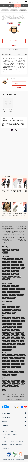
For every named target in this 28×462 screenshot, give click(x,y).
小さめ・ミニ (19, 326)
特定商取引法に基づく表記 (17, 441)
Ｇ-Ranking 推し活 (18, 399)
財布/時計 (4, 291)
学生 (4, 386)
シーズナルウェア (12, 294)
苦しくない (4, 318)
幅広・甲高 (18, 335)
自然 (22, 363)
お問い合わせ (5, 431)
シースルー (16, 355)
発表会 (18, 267)
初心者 (18, 380)
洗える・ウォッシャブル (6, 309)
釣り (14, 276)
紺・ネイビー (21, 372)
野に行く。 (5, 398)
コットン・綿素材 (22, 355)
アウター (8, 286)
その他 (4, 297)
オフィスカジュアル (10, 259)
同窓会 (8, 262)
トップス (4, 286)
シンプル (13, 363)
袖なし (22, 335)
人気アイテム (14, 10)
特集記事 (23, 10)
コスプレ (4, 390)
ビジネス (4, 259)
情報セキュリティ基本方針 (8, 444)
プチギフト (23, 380)
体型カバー (18, 338)
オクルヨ (17, 394)
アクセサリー (17, 291)
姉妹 (13, 383)
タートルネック (9, 355)
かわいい (8, 363)
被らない (4, 323)
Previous (2, 184)
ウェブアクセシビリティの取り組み (10, 434)
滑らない (9, 318)
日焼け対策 (9, 326)
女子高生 (8, 380)
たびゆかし (21, 398)
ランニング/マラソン (6, 273)
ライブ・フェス (14, 262)
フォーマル (18, 366)
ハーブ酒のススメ (9, 399)
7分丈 (4, 338)
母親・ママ (4, 383)
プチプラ (23, 344)
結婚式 (4, 279)
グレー (16, 372)
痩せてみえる (9, 323)
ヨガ (13, 273)
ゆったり (8, 329)
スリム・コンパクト (6, 332)
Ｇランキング (6, 394)
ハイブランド (9, 344)
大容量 (13, 329)
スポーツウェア (5, 294)
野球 (17, 273)
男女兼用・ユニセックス (6, 349)
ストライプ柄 (22, 358)
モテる (22, 341)
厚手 (22, 332)
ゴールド (8, 375)
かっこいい (13, 366)
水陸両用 (19, 309)
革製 (22, 361)
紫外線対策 (4, 326)
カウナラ (11, 398)
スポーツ (13, 270)
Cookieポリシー (6, 441)
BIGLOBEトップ (5, 448)
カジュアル (18, 363)
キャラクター (16, 386)
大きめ (14, 326)
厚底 (8, 341)
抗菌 (4, 312)
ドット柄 (4, 361)
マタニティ (13, 267)
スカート (17, 286)
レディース (17, 5)
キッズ (10, 5)
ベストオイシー (15, 396)
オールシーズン (5, 252)
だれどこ (12, 394)
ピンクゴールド (14, 375)
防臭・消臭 (14, 309)
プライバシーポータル (19, 438)
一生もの (14, 344)
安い (19, 344)
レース (8, 361)
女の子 (18, 383)
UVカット (4, 306)
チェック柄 (16, 358)
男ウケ (4, 344)
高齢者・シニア (9, 386)
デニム (4, 355)
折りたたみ (17, 332)
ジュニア (4, 380)
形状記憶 (13, 312)
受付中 (5, 10)
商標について (19, 444)
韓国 (13, 338)
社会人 (22, 383)
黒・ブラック (10, 372)
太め (4, 329)
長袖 (13, 335)
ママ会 (8, 267)
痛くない (14, 323)
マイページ (24, 5)
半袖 (8, 335)
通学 (4, 270)
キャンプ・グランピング (6, 276)
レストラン (20, 262)
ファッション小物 (10, 291)
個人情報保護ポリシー (7, 438)
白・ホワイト (4, 372)
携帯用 (12, 332)
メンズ (3, 5)
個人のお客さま (6, 413)
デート (4, 262)
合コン (21, 259)
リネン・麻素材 (5, 358)
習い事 (22, 267)
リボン (17, 361)
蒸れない (13, 318)
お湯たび (22, 394)
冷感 (8, 306)
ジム (17, 270)
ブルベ (17, 341)
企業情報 (4, 421)
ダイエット (19, 276)
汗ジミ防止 (9, 312)
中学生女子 (13, 380)
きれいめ (4, 366)
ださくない (19, 323)
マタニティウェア (20, 294)
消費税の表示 (13, 431)
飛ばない (18, 318)
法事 (8, 279)
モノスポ (22, 396)
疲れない (22, 318)
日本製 (8, 338)
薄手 (4, 335)
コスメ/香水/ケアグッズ (11, 297)
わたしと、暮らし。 (7, 396)
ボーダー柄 (11, 358)
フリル (13, 361)
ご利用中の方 (5, 426)
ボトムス (13, 286)
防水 (13, 306)
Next (25, 184)
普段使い (8, 366)
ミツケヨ (16, 398)
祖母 (9, 383)
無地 (4, 363)
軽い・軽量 (18, 329)
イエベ (13, 341)
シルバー (4, 375)
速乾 (17, 306)
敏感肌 (22, 338)
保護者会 (4, 267)
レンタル (4, 341)
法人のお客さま (6, 417)
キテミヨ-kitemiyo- (6, 118)
